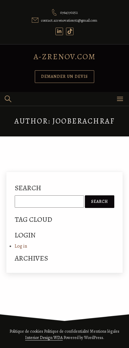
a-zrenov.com (65, 56)
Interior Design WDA (44, 337)
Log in (21, 246)
